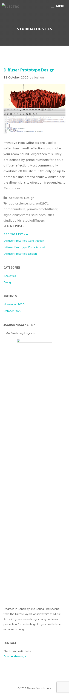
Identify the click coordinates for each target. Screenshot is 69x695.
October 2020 (13, 311)
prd (31, 203)
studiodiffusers (34, 220)
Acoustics (16, 198)
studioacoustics (42, 215)
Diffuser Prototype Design (29, 70)
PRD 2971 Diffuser (16, 234)
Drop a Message (15, 656)
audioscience (18, 203)
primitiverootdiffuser (42, 209)
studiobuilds (13, 220)
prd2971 (42, 203)
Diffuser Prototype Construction (24, 240)
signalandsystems (17, 215)
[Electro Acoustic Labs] (13, 6)
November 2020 (14, 304)
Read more (12, 188)
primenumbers (14, 209)
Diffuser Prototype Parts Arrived (24, 247)
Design (29, 198)
